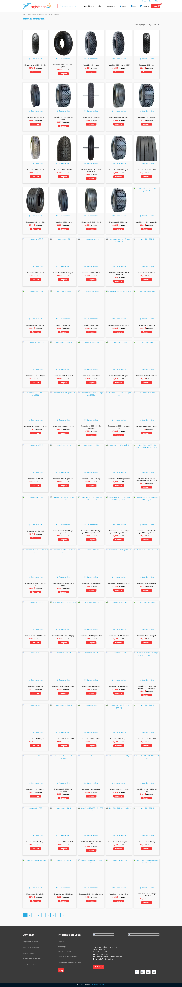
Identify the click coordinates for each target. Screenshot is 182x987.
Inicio (24, 15)
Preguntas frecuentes (30, 942)
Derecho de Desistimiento (32, 959)
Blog (61, 970)
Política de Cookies (64, 952)
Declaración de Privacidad (67, 956)
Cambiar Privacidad (98, 984)
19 (48, 915)
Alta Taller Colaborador (31, 965)
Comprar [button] (35, 72)
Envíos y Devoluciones (31, 948)
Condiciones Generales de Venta (69, 963)
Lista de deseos (28, 954)
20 (53, 915)
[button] (35, 59)
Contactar (98, 966)
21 (58, 915)
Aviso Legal (62, 947)
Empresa (61, 942)
